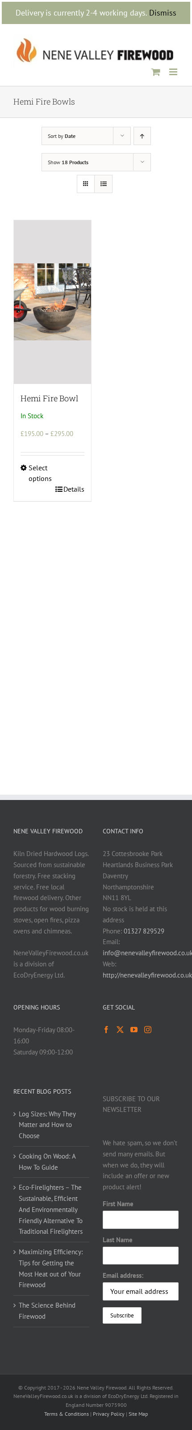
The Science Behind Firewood (47, 1311)
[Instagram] (147, 1029)
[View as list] (103, 184)
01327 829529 (144, 931)
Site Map (138, 1413)
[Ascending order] (142, 136)
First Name (118, 1204)
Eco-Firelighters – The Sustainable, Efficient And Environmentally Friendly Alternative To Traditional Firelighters (51, 1209)
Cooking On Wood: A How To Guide (47, 1161)
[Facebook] (106, 1029)
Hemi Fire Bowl (49, 398)
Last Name (118, 1240)
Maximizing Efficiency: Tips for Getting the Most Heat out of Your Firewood (51, 1268)
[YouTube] (134, 1029)
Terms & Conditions (66, 1413)
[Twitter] (120, 1029)
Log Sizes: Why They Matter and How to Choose (47, 1125)
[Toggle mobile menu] (174, 72)
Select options (40, 473)
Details (73, 489)
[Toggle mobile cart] (155, 72)
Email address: (123, 1275)
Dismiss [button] (162, 13)
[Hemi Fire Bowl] (52, 302)
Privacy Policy (109, 1413)
